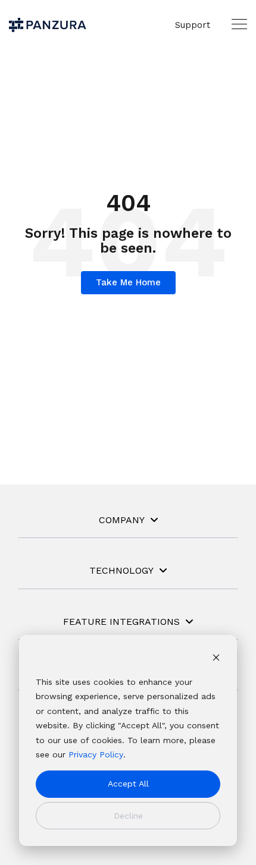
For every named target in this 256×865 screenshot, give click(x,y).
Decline (128, 815)
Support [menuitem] (192, 25)
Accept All (128, 783)
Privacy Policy (95, 754)
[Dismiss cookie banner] (216, 659)
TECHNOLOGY (121, 570)
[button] (239, 24)
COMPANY (122, 520)
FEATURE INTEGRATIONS (121, 621)
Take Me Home (128, 282)
